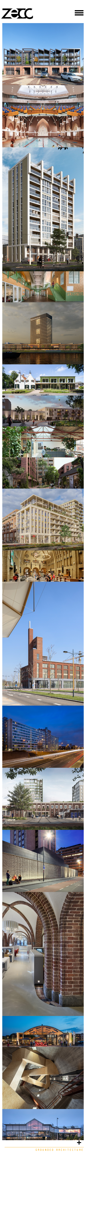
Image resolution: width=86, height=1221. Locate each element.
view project (26, 76)
